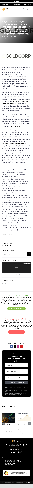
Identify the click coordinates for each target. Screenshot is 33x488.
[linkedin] (13, 245)
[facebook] (2, 245)
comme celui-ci (15, 126)
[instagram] (8, 245)
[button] (3, 423)
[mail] (16, 245)
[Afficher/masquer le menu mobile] (30, 9)
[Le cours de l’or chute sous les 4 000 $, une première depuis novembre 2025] (24, 414)
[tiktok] (11, 245)
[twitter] (5, 245)
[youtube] (21, 346)
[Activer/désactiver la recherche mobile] (27, 9)
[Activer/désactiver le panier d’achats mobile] (23, 9)
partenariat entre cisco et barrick (13, 144)
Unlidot (29, 482)
